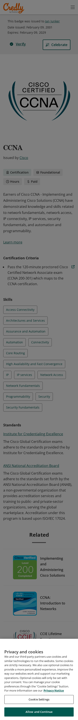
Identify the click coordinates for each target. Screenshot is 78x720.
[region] (39, 679)
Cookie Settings (39, 699)
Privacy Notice (54, 690)
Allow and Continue (39, 712)
